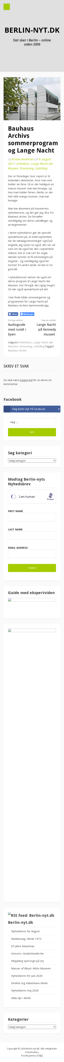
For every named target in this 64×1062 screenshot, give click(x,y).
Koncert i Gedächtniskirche (27, 953)
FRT (41, 1055)
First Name (15, 511)
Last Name (15, 529)
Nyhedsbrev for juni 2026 (26, 975)
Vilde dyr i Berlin (21, 998)
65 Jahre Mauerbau (22, 946)
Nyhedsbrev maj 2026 (25, 990)
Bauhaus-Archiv (17, 350)
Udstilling (41, 168)
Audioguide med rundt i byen (17, 327)
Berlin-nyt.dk (32, 30)
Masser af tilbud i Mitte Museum (31, 968)
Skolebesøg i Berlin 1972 (26, 938)
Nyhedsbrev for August (25, 931)
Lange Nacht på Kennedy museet (46, 327)
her (47, 305)
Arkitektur (23, 164)
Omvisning (27, 168)
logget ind (26, 380)
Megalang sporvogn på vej (27, 961)
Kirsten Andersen (22, 159)
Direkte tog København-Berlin (29, 983)
